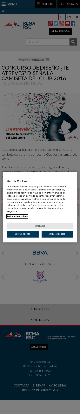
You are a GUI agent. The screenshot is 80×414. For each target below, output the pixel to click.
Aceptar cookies (22, 234)
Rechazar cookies (57, 234)
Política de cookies (17, 216)
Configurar (40, 225)
